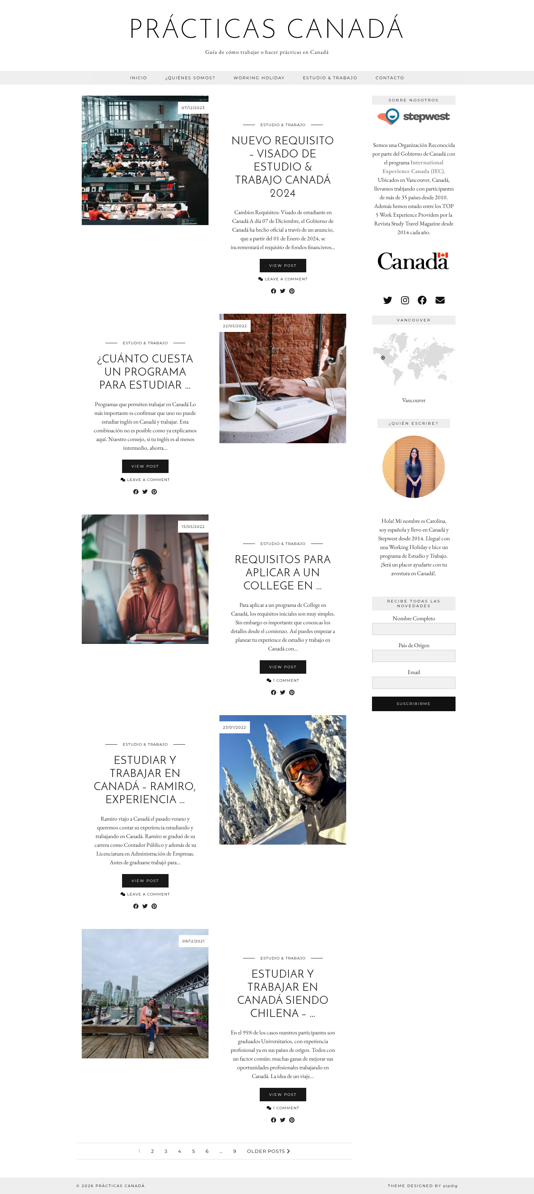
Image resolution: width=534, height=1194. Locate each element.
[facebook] (422, 300)
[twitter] (387, 300)
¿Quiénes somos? (190, 77)
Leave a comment (285, 279)
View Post (283, 265)
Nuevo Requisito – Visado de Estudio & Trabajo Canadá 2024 (282, 168)
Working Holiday (259, 77)
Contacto (390, 77)
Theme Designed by (423, 1185)
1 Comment (285, 680)
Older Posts (267, 1151)
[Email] (440, 300)
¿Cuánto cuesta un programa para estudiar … (145, 373)
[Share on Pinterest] (291, 291)
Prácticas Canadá (267, 31)
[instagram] (405, 300)
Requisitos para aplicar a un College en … (283, 573)
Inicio (138, 77)
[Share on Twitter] (282, 291)
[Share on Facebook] (273, 291)
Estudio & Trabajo (330, 77)
